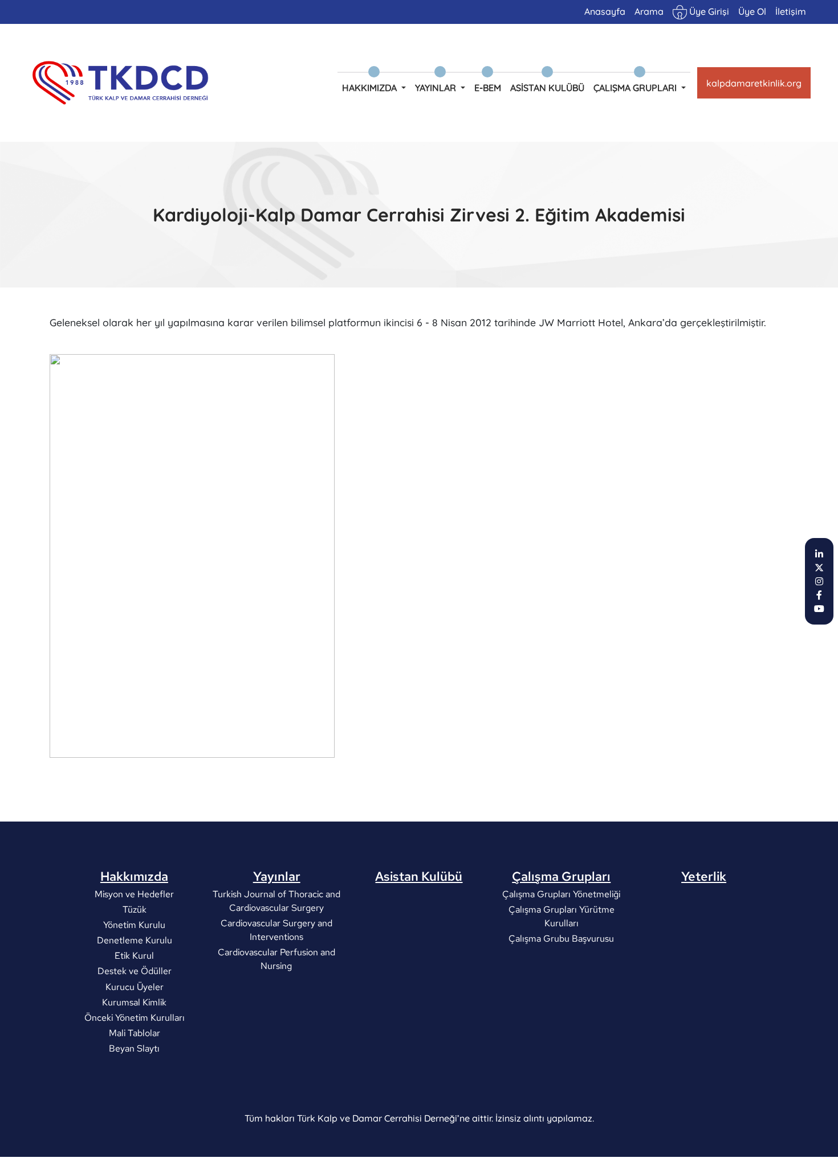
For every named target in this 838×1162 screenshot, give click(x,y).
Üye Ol (752, 11)
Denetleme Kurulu (134, 940)
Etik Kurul (134, 956)
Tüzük (134, 909)
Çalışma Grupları (561, 876)
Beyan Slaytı (134, 1048)
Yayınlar (276, 876)
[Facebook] (819, 595)
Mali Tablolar (134, 1033)
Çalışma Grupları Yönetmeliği (561, 894)
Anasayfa (604, 11)
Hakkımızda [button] (370, 87)
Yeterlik (703, 876)
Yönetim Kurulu (134, 924)
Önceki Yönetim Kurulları (134, 1018)
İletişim (790, 11)
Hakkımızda (134, 876)
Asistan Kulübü (547, 87)
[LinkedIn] (819, 554)
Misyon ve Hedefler (134, 894)
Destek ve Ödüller (134, 971)
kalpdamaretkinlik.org (754, 83)
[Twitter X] (819, 567)
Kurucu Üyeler (134, 986)
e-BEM (487, 87)
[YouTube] (819, 608)
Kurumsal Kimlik (134, 1002)
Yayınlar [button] (436, 87)
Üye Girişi (708, 11)
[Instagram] (819, 581)
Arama (649, 11)
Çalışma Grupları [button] (636, 87)
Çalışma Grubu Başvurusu (561, 938)
